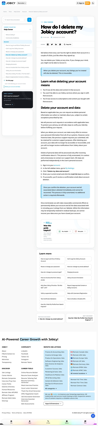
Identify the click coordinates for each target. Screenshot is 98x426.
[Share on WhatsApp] (60, 44)
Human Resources (8, 389)
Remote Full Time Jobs (79, 379)
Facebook (24, 354)
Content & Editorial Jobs (53, 381)
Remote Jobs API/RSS (10, 392)
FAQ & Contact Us (8, 354)
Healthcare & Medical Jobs (54, 375)
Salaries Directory (8, 387)
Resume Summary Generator (27, 381)
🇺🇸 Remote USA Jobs (78, 355)
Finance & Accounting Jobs (54, 352)
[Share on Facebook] (47, 44)
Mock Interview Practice (29, 385)
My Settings (69, 168)
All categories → (51, 388)
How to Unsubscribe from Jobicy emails (51, 279)
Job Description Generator (30, 397)
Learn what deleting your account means (15, 83)
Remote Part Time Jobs (79, 382)
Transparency (6, 362)
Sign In (81, 3)
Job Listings (6, 373)
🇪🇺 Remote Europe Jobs (79, 358)
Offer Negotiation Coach (29, 394)
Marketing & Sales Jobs (53, 372)
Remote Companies (9, 378)
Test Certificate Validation (48, 299)
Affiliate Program (8, 395)
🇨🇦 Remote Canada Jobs (79, 352)
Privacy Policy (6, 413)
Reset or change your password (50, 266)
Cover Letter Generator (29, 388)
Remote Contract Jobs (78, 386)
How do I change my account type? (51, 272)
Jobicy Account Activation (75, 278)
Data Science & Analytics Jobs (54, 365)
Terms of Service (17, 413)
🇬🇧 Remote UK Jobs (78, 361)
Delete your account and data (12, 86)
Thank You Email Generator (30, 391)
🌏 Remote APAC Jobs (79, 370)
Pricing (4, 357)
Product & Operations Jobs (55, 358)
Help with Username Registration (77, 293)
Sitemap (5, 401)
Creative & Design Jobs (53, 355)
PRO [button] (87, 3)
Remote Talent (26, 362)
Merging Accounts (72, 272)
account (57, 165)
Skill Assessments (27, 404)
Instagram (25, 359)
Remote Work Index (9, 398)
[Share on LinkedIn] (56, 44)
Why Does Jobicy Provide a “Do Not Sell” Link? (51, 287)
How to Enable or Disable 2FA (76, 299)
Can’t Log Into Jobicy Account (76, 259)
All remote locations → (79, 373)
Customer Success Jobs (53, 369)
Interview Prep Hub (9, 381)
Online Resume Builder (29, 373)
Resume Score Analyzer (29, 375)
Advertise (5, 359)
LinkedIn (24, 351)
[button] (64, 231)
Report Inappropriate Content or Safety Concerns (77, 287)
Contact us (9, 104)
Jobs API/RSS (27, 413)
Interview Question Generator (28, 400)
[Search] (29, 20)
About (4, 351)
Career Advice (7, 375)
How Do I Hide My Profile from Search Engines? (52, 305)
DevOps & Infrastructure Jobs (54, 384)
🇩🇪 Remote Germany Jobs (80, 364)
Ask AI (93, 416)
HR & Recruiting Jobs (52, 378)
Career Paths (6, 384)
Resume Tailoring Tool (29, 378)
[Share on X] (52, 44)
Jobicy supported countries (49, 293)
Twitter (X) (25, 357)
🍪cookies (54, 394)
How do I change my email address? (78, 266)
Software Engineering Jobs (54, 361)
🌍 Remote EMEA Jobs (79, 367)
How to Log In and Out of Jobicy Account (50, 260)
